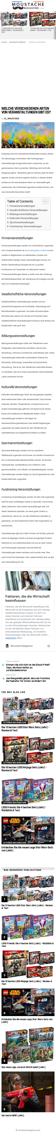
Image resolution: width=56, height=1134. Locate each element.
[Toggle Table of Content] (43, 201)
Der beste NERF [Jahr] (12, 1115)
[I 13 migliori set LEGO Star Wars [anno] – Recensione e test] (14, 19)
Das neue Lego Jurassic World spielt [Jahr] (23, 1067)
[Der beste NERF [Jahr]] (28, 1092)
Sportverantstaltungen (22, 222)
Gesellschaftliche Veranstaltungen (28, 210)
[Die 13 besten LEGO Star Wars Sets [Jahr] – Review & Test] (28, 710)
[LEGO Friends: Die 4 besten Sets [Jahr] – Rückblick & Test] (28, 790)
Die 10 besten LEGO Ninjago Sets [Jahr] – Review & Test (24, 769)
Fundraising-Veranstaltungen (26, 226)
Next (54, 25)
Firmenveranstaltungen (22, 206)
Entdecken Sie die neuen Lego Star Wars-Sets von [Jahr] (27, 849)
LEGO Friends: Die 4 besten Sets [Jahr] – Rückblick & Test (23, 809)
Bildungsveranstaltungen (23, 214)
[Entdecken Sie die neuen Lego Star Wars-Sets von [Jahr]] (28, 830)
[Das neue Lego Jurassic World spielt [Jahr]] (28, 1045)
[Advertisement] (28, 73)
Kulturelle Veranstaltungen (24, 218)
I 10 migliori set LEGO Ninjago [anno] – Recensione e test (42, 29)
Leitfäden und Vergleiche (14, 722)
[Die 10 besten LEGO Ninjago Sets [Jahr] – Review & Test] (28, 750)
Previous (1, 25)
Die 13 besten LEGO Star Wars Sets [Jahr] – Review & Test (25, 728)
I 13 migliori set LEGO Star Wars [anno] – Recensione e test (12, 30)
